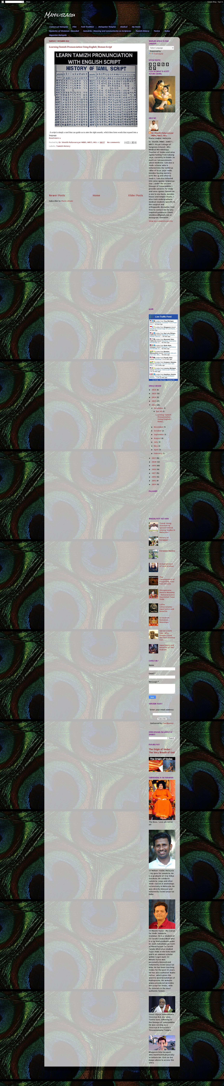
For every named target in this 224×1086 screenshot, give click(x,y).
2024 (154, 397)
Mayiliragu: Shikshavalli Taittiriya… (166, 370)
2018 (154, 469)
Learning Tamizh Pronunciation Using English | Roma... (163, 418)
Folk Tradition (87, 27)
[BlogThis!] (128, 142)
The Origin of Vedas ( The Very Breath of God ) (161, 752)
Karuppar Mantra (167, 551)
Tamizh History (142, 31)
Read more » (55, 138)
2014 (154, 484)
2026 (154, 389)
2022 (154, 405)
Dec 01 (159, 411)
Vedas (167, 31)
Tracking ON (170, 380)
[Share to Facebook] (133, 142)
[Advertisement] (96, 171)
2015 (154, 480)
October (158, 430)
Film (74, 27)
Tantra (157, 31)
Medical (123, 27)
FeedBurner (168, 723)
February (158, 453)
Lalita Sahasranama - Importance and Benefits (166, 607)
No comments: (114, 142)
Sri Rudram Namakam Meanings (164, 619)
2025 (154, 393)
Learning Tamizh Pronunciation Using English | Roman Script (80, 47)
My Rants (136, 27)
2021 (154, 458)
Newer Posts (57, 195)
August (157, 438)
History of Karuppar (164, 538)
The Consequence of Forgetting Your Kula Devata (167, 580)
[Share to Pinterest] (135, 142)
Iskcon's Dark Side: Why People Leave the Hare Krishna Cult (167, 635)
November (159, 427)
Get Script (155, 380)
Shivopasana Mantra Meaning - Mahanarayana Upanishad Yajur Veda (167, 594)
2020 (154, 462)
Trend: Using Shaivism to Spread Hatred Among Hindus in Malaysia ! (167, 527)
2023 (154, 401)
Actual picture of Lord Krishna (166, 565)
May (156, 446)
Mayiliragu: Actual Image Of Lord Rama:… (163, 328)
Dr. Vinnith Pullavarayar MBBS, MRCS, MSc (162, 134)
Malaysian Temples (107, 27)
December (159, 408)
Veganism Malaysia (57, 35)
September (159, 434)
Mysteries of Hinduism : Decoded (64, 31)
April (156, 449)
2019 (154, 465)
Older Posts (135, 195)
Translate (158, 54)
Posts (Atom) (67, 201)
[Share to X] (130, 142)
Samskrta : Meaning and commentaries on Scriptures (107, 31)
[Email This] (125, 142)
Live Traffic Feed (163, 317)
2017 (154, 473)
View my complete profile (161, 221)
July (156, 442)
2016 (154, 477)
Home (96, 195)
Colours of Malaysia (58, 27)
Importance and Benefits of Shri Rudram (166, 647)
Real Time (163, 380)
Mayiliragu (59, 14)
